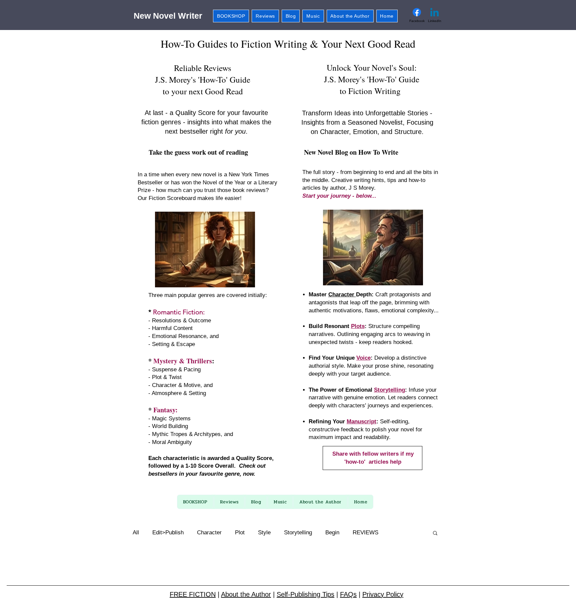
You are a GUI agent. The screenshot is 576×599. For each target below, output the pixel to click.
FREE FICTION (193, 594)
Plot (240, 532)
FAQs (348, 594)
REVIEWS (365, 532)
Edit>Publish (168, 532)
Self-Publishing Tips (305, 594)
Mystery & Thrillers (182, 361)
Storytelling (298, 532)
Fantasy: (165, 410)
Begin (332, 532)
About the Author (246, 594)
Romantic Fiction (178, 312)
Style (264, 532)
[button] (435, 533)
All (136, 532)
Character (342, 294)
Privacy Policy (382, 594)
